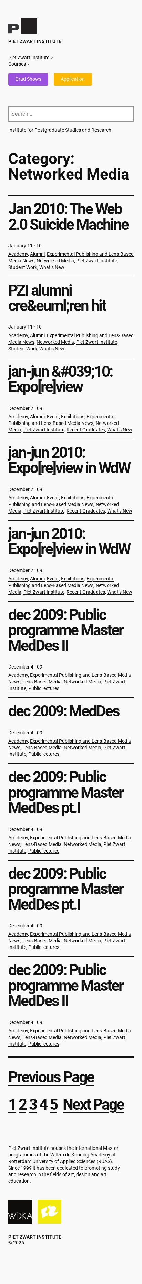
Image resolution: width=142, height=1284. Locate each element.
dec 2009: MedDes (63, 711)
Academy (18, 254)
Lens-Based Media (42, 681)
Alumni (37, 254)
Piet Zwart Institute (34, 41)
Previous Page (51, 1077)
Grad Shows (28, 79)
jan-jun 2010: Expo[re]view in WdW (69, 460)
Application (73, 79)
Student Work (22, 267)
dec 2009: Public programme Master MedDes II (65, 630)
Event (53, 416)
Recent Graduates (86, 430)
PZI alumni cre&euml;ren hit (57, 298)
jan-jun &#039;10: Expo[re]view (60, 379)
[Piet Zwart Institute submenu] (51, 57)
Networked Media (55, 260)
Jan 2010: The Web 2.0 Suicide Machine (68, 216)
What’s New (51, 267)
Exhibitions (72, 416)
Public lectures (43, 688)
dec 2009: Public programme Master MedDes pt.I (65, 792)
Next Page (93, 1104)
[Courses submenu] (28, 64)
